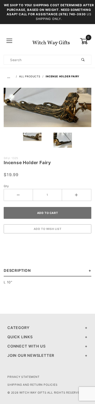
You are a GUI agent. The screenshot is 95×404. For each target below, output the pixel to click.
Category (18, 327)
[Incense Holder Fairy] (47, 110)
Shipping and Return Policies (32, 384)
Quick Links (20, 337)
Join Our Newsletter (30, 355)
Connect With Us (26, 346)
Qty (6, 186)
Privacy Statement (23, 377)
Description (17, 270)
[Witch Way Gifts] (47, 41)
